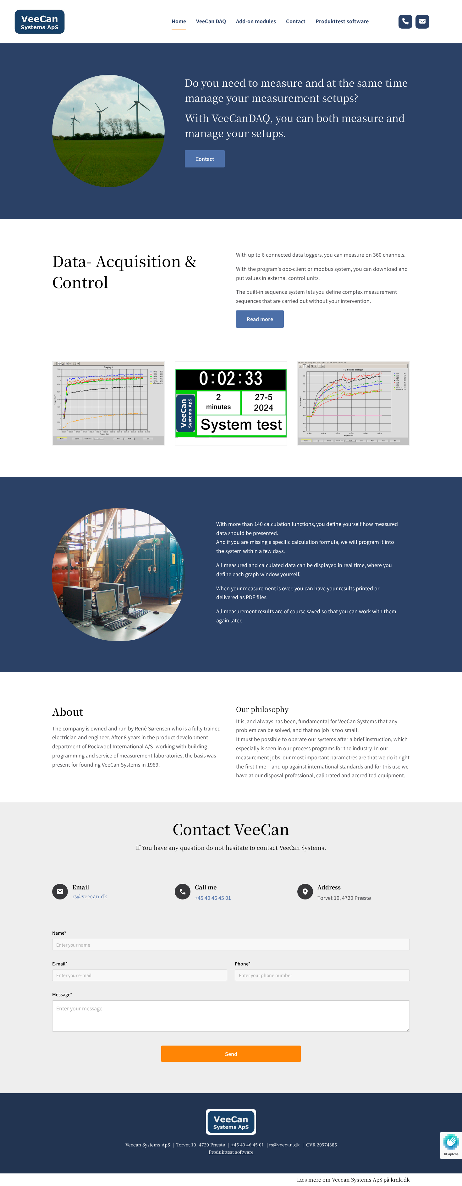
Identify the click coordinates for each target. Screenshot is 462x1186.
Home (179, 21)
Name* (59, 933)
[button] (205, 158)
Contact (295, 21)
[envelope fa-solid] (422, 22)
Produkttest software (342, 21)
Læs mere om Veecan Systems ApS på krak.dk (353, 1179)
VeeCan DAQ (211, 21)
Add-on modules (256, 21)
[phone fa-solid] (405, 22)
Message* (62, 994)
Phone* (242, 963)
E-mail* (60, 963)
